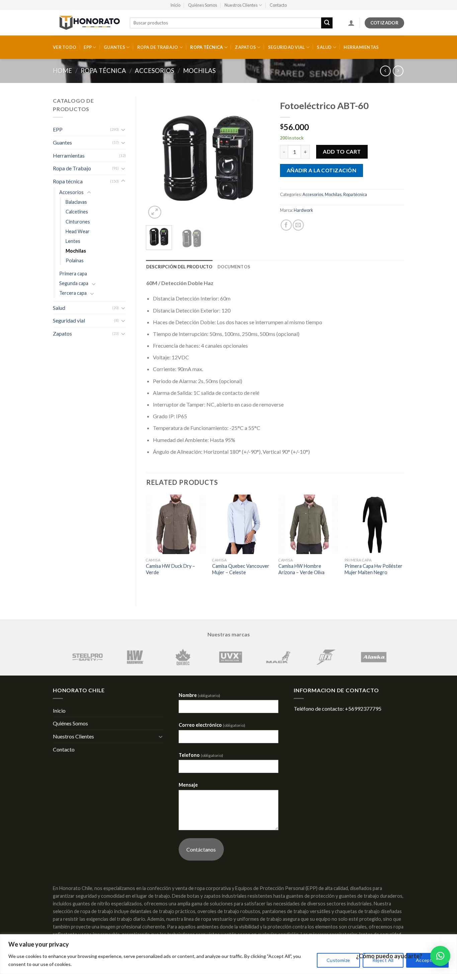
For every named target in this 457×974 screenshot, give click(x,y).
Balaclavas (76, 202)
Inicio (175, 5)
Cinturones (78, 222)
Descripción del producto (179, 266)
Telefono (201, 755)
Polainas (75, 260)
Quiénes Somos (202, 5)
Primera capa (73, 273)
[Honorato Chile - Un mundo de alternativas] (86, 23)
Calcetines (77, 211)
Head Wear (78, 231)
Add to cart (342, 151)
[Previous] (157, 158)
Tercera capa (73, 293)
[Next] (259, 158)
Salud (324, 47)
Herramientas (361, 47)
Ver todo (64, 47)
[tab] (179, 266)
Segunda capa (73, 283)
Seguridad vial (286, 47)
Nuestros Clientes (241, 5)
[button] (440, 956)
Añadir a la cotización (321, 170)
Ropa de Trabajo (157, 47)
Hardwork (303, 210)
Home (62, 70)
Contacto (278, 5)
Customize (338, 960)
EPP (88, 47)
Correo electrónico (212, 725)
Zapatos (245, 47)
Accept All (427, 960)
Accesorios (154, 70)
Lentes (73, 241)
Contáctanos (201, 849)
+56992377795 (363, 708)
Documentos (234, 266)
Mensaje (188, 785)
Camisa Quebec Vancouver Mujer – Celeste (240, 569)
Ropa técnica (206, 47)
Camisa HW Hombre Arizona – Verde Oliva (301, 569)
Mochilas (199, 70)
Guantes (114, 47)
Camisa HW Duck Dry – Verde (170, 569)
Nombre (199, 695)
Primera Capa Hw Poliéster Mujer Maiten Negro (373, 569)
